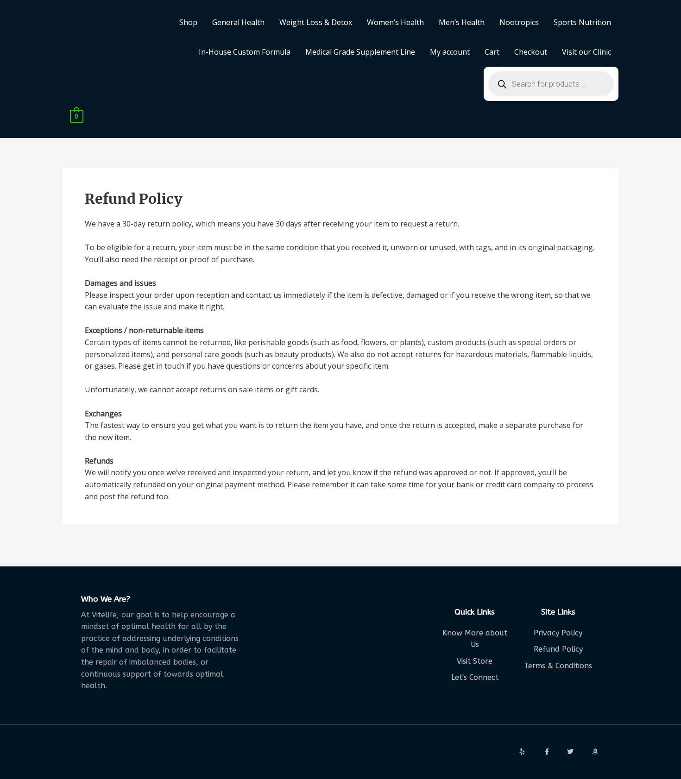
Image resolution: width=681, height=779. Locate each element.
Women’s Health (395, 22)
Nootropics (519, 22)
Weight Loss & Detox (315, 22)
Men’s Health (462, 22)
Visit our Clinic (586, 52)
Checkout (530, 52)
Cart (492, 52)
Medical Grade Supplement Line (360, 52)
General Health (238, 22)
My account (450, 52)
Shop (188, 22)
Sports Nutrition (582, 22)
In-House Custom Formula (244, 52)
